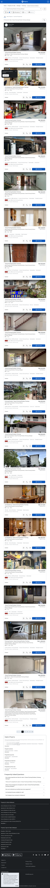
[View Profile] (9, 24)
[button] (5, 16)
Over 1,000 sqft (14, 768)
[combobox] (23, 8)
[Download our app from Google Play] (17, 854)
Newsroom (3, 862)
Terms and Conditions (30, 866)
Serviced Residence (23, 743)
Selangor (19, 5)
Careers (3, 865)
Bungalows (41, 743)
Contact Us (3, 867)
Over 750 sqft (7, 768)
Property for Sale (11, 5)
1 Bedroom (7, 762)
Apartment (29, 743)
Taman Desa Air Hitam (9, 750)
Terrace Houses (34, 743)
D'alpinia (16, 750)
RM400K (17, 742)
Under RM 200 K (8, 756)
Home (5, 5)
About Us (3, 860)
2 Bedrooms (12, 762)
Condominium (16, 743)
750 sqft (18, 744)
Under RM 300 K (15, 756)
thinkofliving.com (29, 874)
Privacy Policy (28, 861)
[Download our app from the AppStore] (6, 854)
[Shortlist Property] (44, 29)
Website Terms (28, 863)
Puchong (24, 5)
